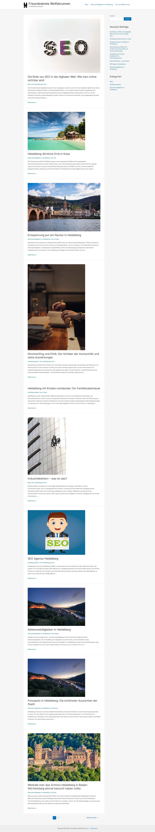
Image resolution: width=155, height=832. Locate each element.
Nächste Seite (92, 817)
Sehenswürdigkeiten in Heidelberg (102, 4)
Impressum (94, 828)
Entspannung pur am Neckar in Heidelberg (54, 235)
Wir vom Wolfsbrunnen (123, 4)
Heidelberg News (33, 361)
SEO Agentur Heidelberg (43, 558)
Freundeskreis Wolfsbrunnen (49, 3)
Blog (86, 4)
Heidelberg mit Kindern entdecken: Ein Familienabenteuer (64, 388)
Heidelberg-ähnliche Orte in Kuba (49, 153)
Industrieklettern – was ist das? (47, 478)
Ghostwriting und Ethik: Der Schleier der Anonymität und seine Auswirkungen (119, 49)
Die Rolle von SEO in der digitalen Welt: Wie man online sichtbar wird (120, 34)
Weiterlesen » (32, 102)
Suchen (112, 16)
